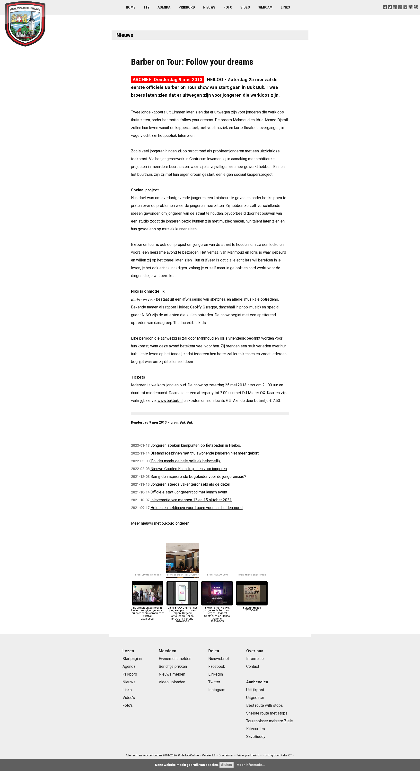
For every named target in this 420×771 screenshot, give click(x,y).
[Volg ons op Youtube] (405, 13)
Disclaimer (226, 755)
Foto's (127, 705)
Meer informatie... (251, 765)
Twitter (214, 682)
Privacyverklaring (247, 755)
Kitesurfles (255, 728)
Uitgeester (255, 697)
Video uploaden (172, 682)
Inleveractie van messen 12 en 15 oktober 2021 (191, 500)
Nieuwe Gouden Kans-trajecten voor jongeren (188, 468)
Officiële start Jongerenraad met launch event (188, 492)
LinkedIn (215, 674)
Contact (252, 666)
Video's (128, 697)
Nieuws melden (172, 674)
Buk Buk (186, 422)
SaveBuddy (255, 736)
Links (285, 7)
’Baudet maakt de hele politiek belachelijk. (185, 461)
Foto (228, 7)
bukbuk (168, 523)
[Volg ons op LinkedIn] (395, 13)
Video (245, 7)
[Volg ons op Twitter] (390, 13)
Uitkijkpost (255, 689)
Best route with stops (264, 705)
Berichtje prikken (173, 666)
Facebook (216, 666)
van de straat (194, 213)
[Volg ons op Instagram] (410, 13)
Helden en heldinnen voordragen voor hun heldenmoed (196, 507)
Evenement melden (175, 658)
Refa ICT (286, 755)
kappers (159, 112)
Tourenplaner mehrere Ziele (269, 721)
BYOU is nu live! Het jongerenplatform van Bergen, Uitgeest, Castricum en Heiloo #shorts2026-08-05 (217, 614)
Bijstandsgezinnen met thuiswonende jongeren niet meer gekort (204, 453)
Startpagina (132, 658)
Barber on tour (143, 244)
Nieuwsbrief (218, 658)
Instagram (216, 689)
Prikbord (187, 7)
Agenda (164, 7)
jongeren (157, 151)
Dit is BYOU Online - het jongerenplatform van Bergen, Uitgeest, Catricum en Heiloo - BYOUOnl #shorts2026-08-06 (182, 614)
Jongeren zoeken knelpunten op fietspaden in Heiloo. (195, 445)
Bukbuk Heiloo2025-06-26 (252, 609)
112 (146, 7)
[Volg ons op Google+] (400, 13)
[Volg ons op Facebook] (385, 13)
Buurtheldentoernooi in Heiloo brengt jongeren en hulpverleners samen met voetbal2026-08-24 (147, 613)
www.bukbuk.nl (170, 400)
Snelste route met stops (267, 713)
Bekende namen (144, 307)
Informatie (255, 658)
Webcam (265, 7)
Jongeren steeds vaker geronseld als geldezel (190, 484)
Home (130, 7)
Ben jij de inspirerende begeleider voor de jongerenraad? (198, 476)
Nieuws (209, 7)
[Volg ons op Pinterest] (415, 13)
